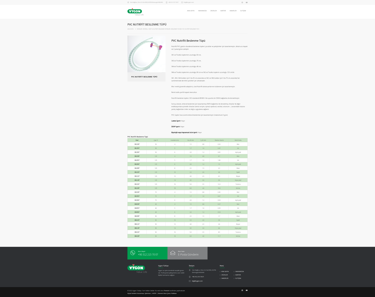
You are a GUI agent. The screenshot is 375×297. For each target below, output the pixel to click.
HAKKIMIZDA (202, 11)
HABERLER (233, 11)
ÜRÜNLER (213, 11)
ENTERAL (145, 29)
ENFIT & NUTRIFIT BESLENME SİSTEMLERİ (159, 29)
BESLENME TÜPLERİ (176, 29)
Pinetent (166, 291)
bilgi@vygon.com (189, 2)
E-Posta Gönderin (188, 254)
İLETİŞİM (243, 11)
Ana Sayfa (130, 29)
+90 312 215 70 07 (173, 2)
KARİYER (223, 11)
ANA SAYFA (190, 11)
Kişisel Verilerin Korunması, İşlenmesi (139, 293)
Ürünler (139, 29)
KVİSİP (154, 293)
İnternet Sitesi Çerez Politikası (167, 293)
